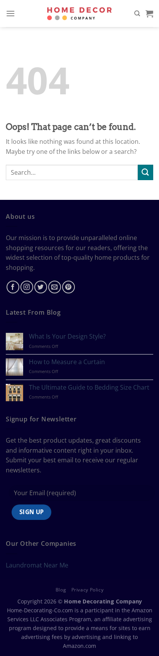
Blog (61, 589)
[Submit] (145, 172)
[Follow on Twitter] (40, 287)
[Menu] (10, 13)
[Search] (137, 13)
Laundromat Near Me (37, 565)
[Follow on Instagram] (26, 287)
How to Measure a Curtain (67, 362)
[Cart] (149, 13)
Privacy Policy (87, 589)
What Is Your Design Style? (67, 336)
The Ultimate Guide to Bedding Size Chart (89, 387)
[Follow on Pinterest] (68, 287)
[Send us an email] (54, 287)
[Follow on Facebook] (13, 287)
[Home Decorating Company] (79, 13)
